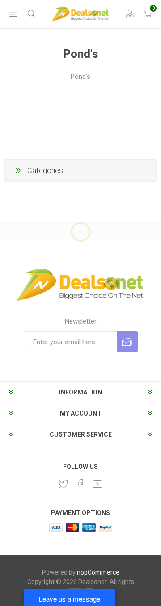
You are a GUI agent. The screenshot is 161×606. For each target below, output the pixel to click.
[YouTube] (97, 484)
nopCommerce (98, 572)
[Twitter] (63, 484)
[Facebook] (80, 484)
